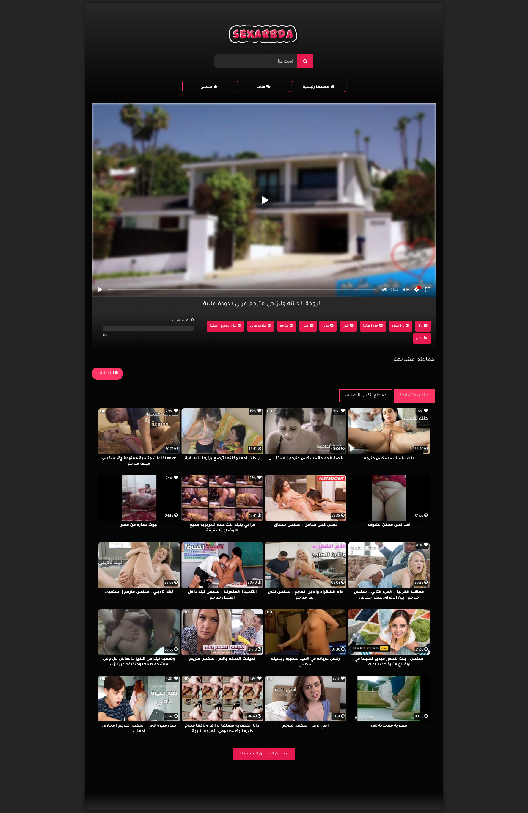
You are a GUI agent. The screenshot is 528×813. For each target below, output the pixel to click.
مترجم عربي (258, 326)
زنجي (346, 326)
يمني (419, 338)
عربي (325, 326)
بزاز (420, 326)
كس (305, 326)
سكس (206, 87)
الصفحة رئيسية (316, 87)
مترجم (284, 326)
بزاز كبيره (398, 326)
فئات (261, 87)
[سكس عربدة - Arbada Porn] (264, 35)
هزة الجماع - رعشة (223, 326)
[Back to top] (510, 796)
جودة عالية (370, 326)
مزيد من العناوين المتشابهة (264, 754)
